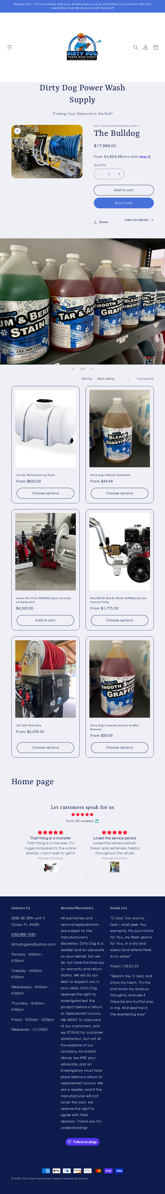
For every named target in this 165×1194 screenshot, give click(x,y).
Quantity (100, 165)
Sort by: (87, 378)
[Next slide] (92, 369)
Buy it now (124, 203)
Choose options (45, 493)
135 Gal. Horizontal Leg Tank (35, 475)
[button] (9, 47)
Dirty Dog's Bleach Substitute (110, 475)
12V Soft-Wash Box (28, 725)
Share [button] (103, 222)
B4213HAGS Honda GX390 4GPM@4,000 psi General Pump (118, 600)
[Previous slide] (73, 369)
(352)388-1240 (23, 935)
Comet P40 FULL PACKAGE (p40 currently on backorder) (43, 600)
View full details (136, 220)
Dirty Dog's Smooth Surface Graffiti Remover (114, 727)
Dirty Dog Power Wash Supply (41, 1178)
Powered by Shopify (75, 1178)
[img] (82, 814)
